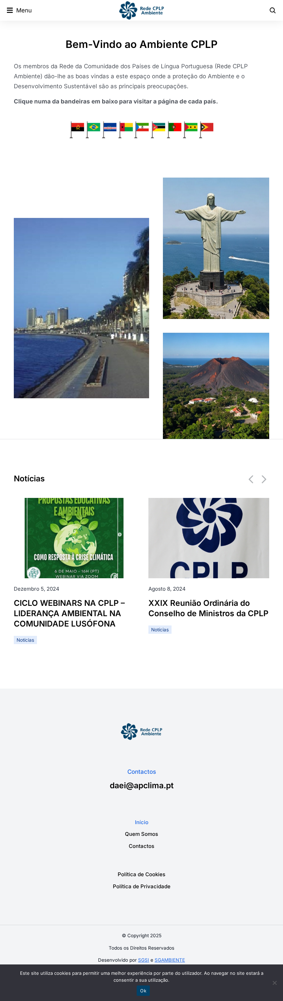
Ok (143, 990)
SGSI (143, 960)
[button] (19, 11)
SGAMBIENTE (170, 960)
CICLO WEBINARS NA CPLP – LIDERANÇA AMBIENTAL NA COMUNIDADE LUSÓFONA (69, 613)
